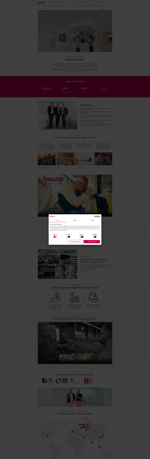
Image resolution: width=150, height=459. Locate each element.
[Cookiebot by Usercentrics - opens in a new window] (95, 216)
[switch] (68, 237)
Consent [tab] (57, 220)
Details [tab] (75, 220)
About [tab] (92, 220)
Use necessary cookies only (75, 241)
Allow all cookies (91, 241)
